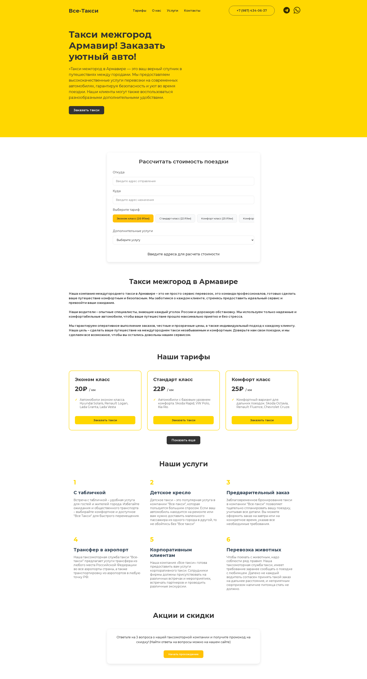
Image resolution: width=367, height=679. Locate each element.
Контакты (192, 10)
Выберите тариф (126, 210)
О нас (156, 10)
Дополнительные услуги (133, 231)
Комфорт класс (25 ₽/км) (217, 218)
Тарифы (139, 10)
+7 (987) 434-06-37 (252, 10)
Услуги (172, 10)
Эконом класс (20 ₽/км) (133, 218)
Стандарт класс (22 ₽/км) (175, 218)
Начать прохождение (183, 654)
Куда (117, 191)
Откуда (118, 172)
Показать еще (183, 440)
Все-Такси (83, 10)
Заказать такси (86, 110)
